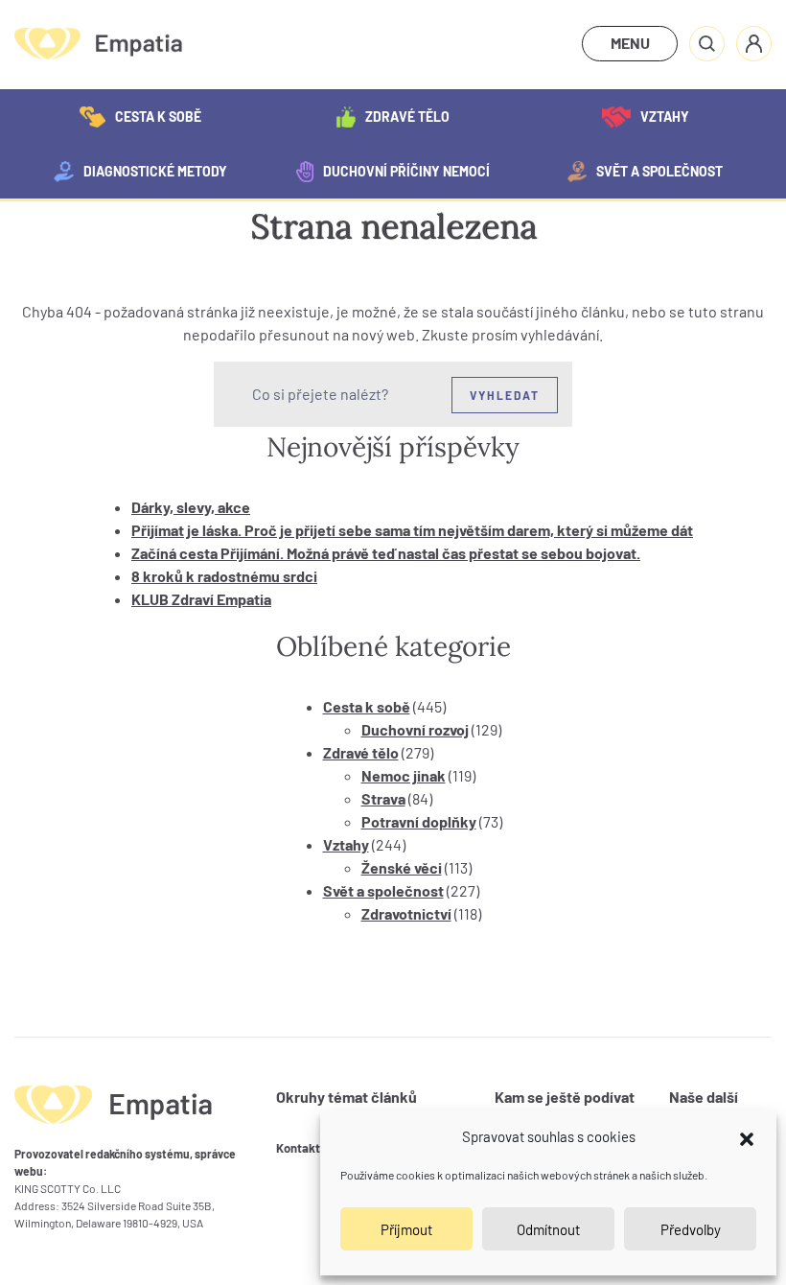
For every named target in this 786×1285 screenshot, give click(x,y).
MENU (630, 43)
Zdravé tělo (407, 116)
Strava (383, 798)
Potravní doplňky (418, 821)
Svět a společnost (659, 171)
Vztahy (664, 116)
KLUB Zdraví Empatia (201, 599)
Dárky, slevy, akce (190, 507)
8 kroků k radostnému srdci (224, 576)
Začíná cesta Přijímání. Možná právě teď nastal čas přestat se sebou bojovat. (385, 553)
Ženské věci (401, 867)
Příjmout (406, 1229)
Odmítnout (548, 1229)
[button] (746, 1136)
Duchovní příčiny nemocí (406, 171)
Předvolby (690, 1229)
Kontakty (301, 1148)
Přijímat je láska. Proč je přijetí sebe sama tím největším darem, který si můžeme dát (412, 530)
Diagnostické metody (155, 171)
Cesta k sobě (158, 116)
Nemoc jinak (403, 775)
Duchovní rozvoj (415, 729)
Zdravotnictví (406, 913)
